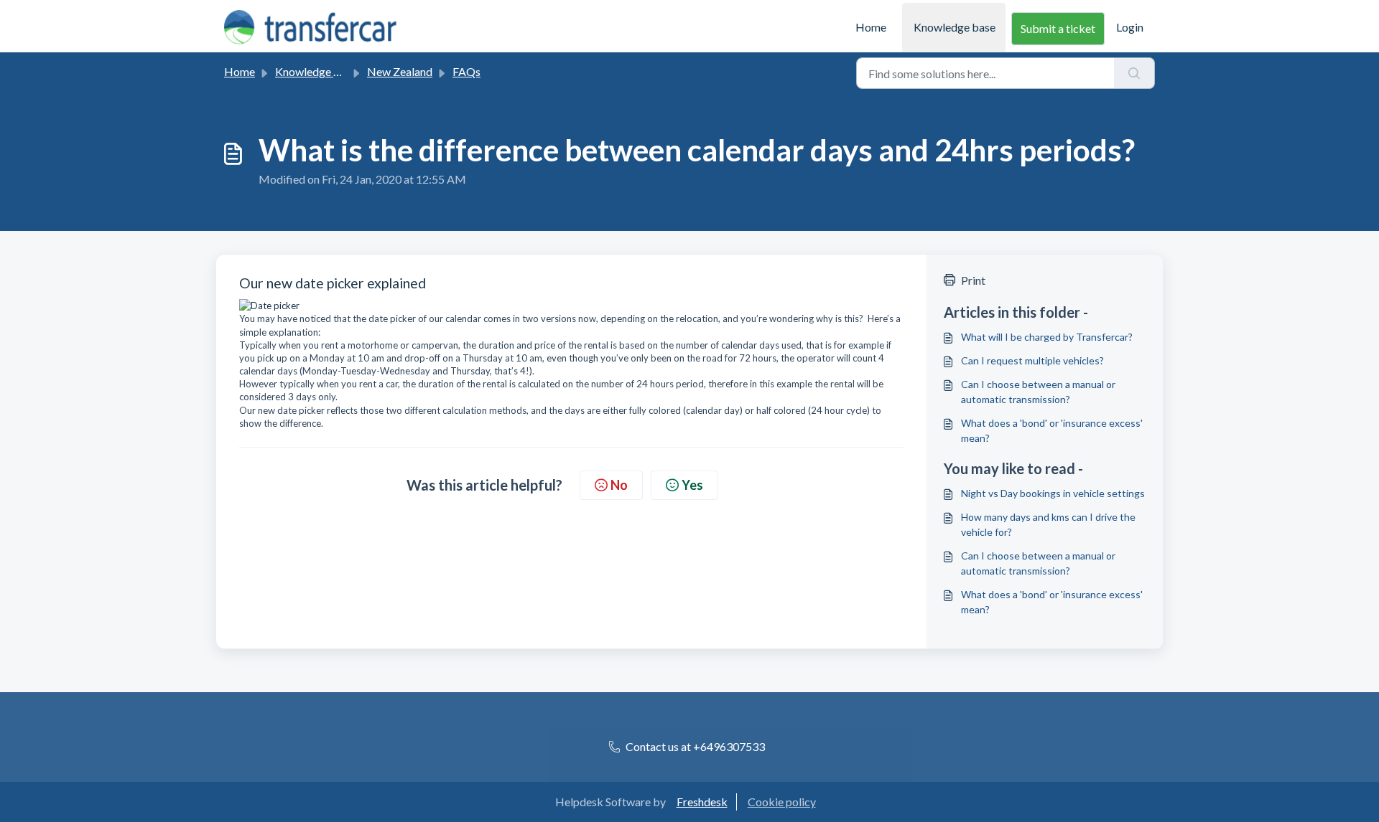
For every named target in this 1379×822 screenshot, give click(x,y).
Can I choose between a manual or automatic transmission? (1038, 391)
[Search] (1134, 73)
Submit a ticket (1058, 28)
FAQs (466, 71)
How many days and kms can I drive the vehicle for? (1048, 524)
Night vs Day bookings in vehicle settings (1053, 493)
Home (870, 27)
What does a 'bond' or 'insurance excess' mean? (1052, 430)
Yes (692, 485)
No (619, 485)
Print (973, 280)
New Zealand (399, 71)
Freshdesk (702, 801)
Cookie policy (782, 801)
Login (1129, 27)
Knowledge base (954, 27)
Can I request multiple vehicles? (1032, 360)
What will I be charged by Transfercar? (1047, 337)
